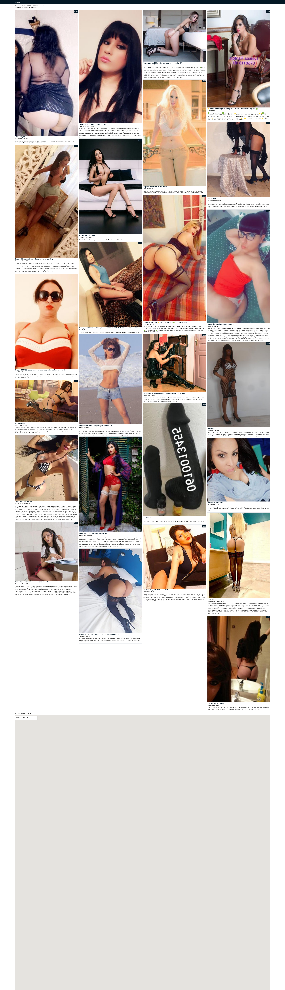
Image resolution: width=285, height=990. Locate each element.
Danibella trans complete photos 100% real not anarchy (99, 634)
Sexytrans (147, 517)
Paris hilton (212, 599)
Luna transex (20, 423)
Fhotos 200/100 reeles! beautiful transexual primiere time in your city (40, 370)
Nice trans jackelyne (215, 503)
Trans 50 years (20, 137)
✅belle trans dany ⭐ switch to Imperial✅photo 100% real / (165, 322)
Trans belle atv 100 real (23, 502)
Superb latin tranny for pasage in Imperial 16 (95, 426)
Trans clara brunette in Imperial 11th (92, 124)
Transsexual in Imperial (216, 703)
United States (27, 5)
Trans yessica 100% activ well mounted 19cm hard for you (164, 63)
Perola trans (212, 198)
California (35, 5)
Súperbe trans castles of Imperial (155, 187)
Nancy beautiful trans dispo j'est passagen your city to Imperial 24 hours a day (108, 328)
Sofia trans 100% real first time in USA (93, 534)
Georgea (211, 428)
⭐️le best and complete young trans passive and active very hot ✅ (233, 109)
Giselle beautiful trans (87, 235)
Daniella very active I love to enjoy (156, 590)
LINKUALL (17, 2)
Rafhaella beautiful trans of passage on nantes (32, 582)
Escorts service (19, 5)
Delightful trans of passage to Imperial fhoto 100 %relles (164, 393)
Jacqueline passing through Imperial (221, 324)
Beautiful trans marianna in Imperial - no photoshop (34, 259)
